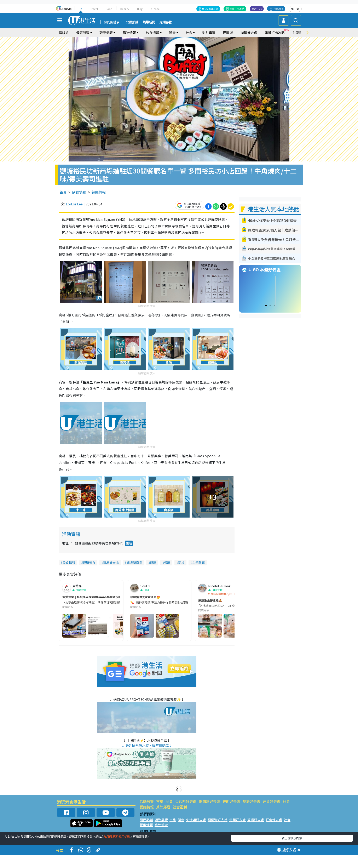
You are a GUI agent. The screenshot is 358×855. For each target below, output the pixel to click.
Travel (94, 9)
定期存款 (166, 22)
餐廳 (167, 562)
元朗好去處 (231, 801)
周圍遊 (228, 32)
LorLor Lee (74, 203)
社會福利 (180, 806)
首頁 (63, 192)
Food (109, 9)
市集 (159, 801)
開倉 (169, 801)
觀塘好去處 (111, 562)
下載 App (278, 8)
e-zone (155, 9)
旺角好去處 (271, 801)
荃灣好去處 (251, 801)
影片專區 (208, 32)
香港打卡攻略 (275, 32)
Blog (140, 9)
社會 (286, 801)
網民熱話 (146, 819)
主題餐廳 (198, 562)
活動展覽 (147, 801)
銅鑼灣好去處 (209, 801)
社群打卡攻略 (236, 8)
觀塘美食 (89, 562)
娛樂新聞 (149, 22)
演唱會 (64, 32)
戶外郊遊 (163, 806)
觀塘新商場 (134, 562)
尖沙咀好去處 (185, 801)
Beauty (124, 9)
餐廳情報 (99, 192)
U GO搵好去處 (210, 8)
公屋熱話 (132, 22)
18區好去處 (248, 32)
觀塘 (129, 543)
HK (80, 9)
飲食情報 (79, 192)
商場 (181, 562)
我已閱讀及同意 (292, 838)
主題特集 (298, 32)
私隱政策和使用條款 (117, 836)
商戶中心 (257, 8)
